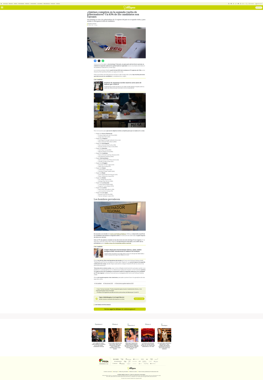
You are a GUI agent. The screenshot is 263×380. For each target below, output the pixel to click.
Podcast (53, 3)
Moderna (121, 365)
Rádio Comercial (158, 365)
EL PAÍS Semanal (143, 361)
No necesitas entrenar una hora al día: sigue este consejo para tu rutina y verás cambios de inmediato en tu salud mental (115, 345)
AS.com (147, 359)
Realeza (11, 3)
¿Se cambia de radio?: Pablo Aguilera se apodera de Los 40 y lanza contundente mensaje (98, 344)
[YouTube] (238, 3)
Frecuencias (46, 3)
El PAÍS (115, 359)
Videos (15, 3)
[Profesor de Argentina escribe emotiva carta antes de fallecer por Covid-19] (98, 86)
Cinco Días (134, 361)
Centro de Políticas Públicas (118, 234)
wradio (129, 361)
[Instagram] (241, 3)
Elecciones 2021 (108, 283)
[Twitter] (99, 61)
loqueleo (146, 365)
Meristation (152, 365)
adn (151, 359)
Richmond (115, 365)
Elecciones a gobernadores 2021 (124, 283)
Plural (128, 365)
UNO (125, 361)
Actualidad (98, 283)
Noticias (5, 3)
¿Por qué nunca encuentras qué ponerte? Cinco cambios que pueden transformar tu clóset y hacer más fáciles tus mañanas (164, 345)
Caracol (156, 359)
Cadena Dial (151, 361)
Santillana (128, 359)
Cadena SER (142, 359)
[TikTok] (236, 3)
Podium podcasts (115, 363)
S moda (139, 365)
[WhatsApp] (103, 61)
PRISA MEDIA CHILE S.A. (124, 374)
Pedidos (27, 3)
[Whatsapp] (243, 3)
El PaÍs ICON (134, 365)
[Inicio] (2, 3)
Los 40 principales (122, 359)
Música (58, 3)
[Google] (229, 3)
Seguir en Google (139, 298)
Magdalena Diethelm (92, 23)
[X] (234, 3)
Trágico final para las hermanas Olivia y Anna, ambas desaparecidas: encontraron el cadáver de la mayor (122, 250)
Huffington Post (117, 361)
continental (139, 361)
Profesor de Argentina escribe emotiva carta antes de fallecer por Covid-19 (122, 83)
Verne (147, 361)
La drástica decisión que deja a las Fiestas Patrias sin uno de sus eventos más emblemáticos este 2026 (148, 344)
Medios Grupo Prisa (104, 364)
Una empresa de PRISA (104, 360)
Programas (21, 3)
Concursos (33, 3)
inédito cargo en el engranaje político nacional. (118, 243)
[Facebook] (231, 3)
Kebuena (156, 361)
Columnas (39, 3)
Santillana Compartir (136, 359)
